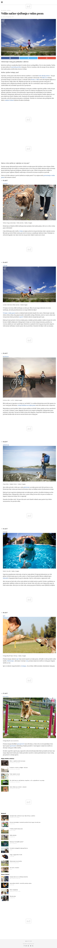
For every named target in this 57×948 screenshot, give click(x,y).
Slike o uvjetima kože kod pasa (17, 761)
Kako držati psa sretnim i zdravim (18, 787)
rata (27, 661)
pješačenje (6, 445)
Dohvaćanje (10, 661)
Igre (4, 616)
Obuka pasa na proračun (16, 861)
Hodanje (5, 183)
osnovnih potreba (16, 67)
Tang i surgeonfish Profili (16, 854)
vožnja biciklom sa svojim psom (26, 405)
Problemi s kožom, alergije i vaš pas (19, 767)
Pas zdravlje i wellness (5, 10)
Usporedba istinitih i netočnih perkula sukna (20, 883)
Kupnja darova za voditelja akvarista (19, 876)
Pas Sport (5, 696)
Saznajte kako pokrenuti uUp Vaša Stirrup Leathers (22, 815)
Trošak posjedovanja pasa (16, 828)
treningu (23, 666)
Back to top (28, 941)
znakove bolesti (9, 100)
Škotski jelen (13, 896)
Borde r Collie (35, 79)
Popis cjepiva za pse (15, 774)
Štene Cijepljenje (14, 889)
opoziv (21, 317)
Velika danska (13, 835)
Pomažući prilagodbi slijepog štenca (19, 848)
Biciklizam (6, 356)
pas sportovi (20, 744)
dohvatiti (5, 578)
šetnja (21, 231)
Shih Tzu (44, 77)
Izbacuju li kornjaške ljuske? (16, 841)
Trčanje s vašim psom (9, 313)
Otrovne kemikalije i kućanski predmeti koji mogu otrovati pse (25, 822)
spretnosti (13, 746)
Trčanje (5, 265)
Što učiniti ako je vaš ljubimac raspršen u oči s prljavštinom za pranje (27, 780)
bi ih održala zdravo (44, 75)
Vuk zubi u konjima (14, 867)
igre (17, 659)
